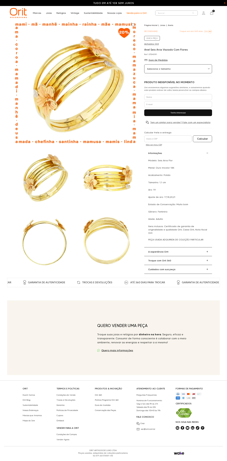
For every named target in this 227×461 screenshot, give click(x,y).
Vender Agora (63, 439)
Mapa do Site (29, 420)
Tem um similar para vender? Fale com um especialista (180, 122)
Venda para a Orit (136, 12)
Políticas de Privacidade (67, 410)
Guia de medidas (103, 405)
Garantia (60, 405)
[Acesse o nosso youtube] (187, 428)
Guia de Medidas (158, 60)
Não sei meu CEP (154, 144)
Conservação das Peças (105, 410)
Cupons (60, 415)
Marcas (37, 12)
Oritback (60, 420)
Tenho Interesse (178, 112)
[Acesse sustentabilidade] (184, 413)
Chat (142, 423)
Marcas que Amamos (32, 415)
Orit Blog (26, 400)
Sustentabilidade (93, 12)
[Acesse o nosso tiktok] (197, 428)
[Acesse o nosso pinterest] (202, 428)
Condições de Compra (67, 434)
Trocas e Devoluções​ (66, 400)
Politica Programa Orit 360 (106, 400)
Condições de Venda (66, 395)
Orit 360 (98, 395)
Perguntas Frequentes (146, 395)
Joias (49, 12)
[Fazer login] (203, 13)
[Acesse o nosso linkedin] (192, 428)
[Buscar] (193, 13)
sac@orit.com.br (148, 429)
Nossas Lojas (114, 12)
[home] (18, 13)
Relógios (61, 12)
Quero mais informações (117, 350)
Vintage (75, 12)
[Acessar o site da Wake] (179, 453)
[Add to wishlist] (133, 25)
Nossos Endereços (30, 410)
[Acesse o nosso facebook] (182, 428)
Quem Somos (29, 395)
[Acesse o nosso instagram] (177, 428)
